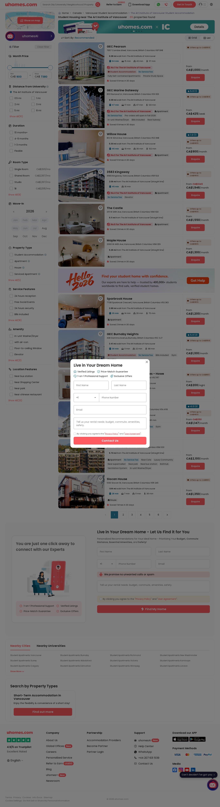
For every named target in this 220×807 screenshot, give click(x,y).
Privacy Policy (111, 433)
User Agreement (132, 433)
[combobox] (86, 397)
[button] (95, 397)
